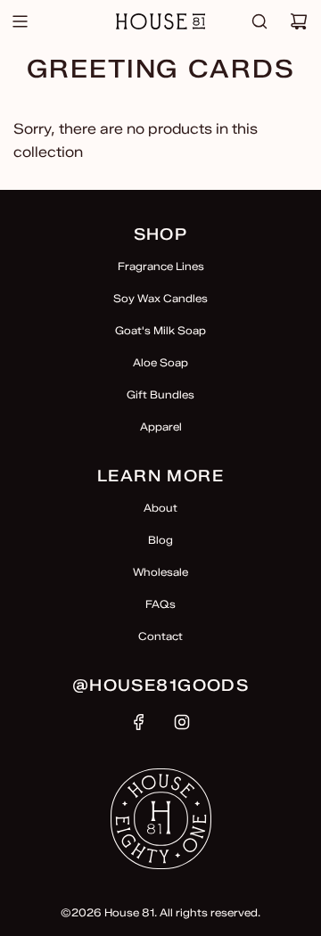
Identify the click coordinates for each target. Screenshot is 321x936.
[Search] (259, 21)
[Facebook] (139, 722)
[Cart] (298, 21)
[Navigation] (19, 21)
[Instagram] (182, 722)
